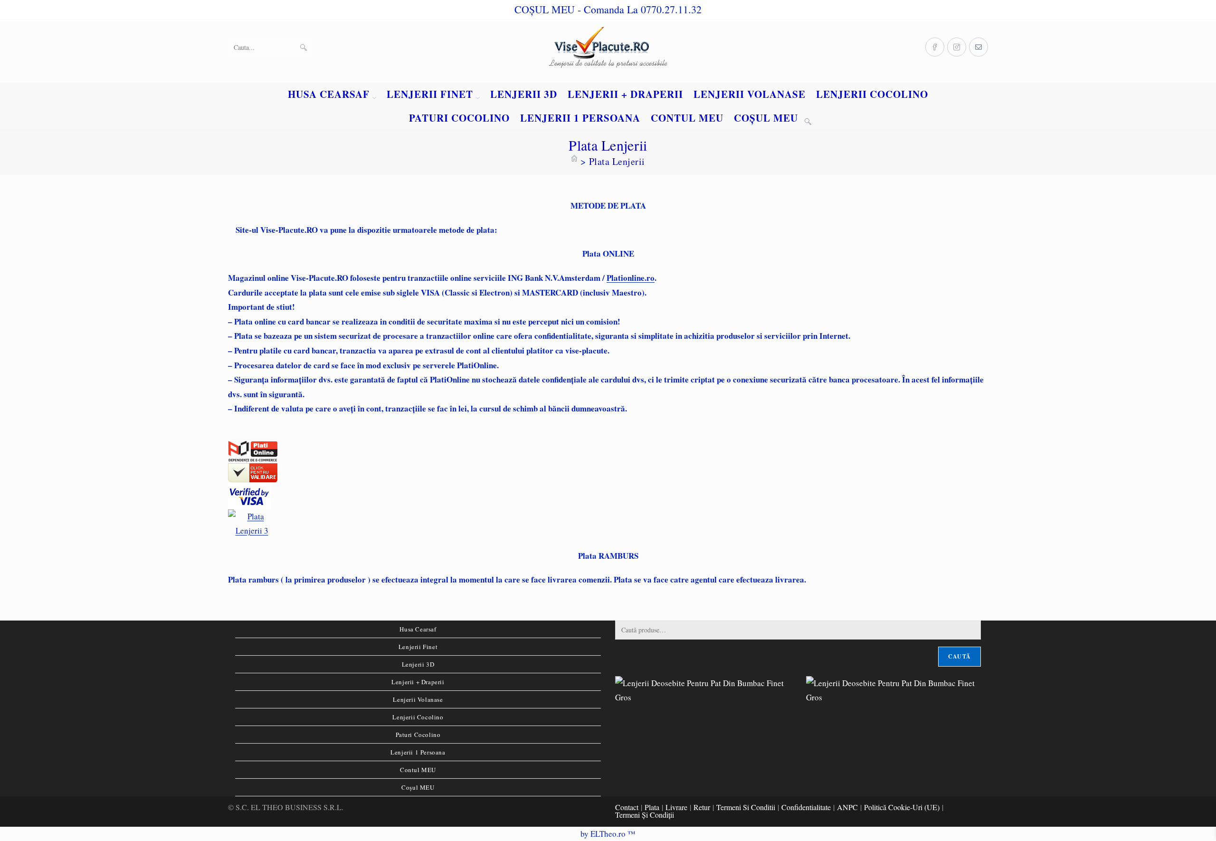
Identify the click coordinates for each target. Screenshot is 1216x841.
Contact (626, 807)
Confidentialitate (806, 807)
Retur (702, 807)
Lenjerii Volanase (418, 699)
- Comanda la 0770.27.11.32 (640, 9)
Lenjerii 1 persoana (417, 752)
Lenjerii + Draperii (417, 682)
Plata (652, 807)
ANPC (847, 807)
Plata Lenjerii (617, 161)
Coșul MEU (417, 787)
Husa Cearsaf (417, 629)
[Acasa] (574, 161)
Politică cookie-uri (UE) (902, 807)
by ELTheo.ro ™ (608, 833)
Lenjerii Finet (418, 646)
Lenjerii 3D (418, 664)
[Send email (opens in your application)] (978, 47)
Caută (959, 656)
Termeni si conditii (745, 807)
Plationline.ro (631, 278)
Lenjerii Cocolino (417, 717)
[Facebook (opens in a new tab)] (934, 47)
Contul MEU (418, 769)
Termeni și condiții (644, 815)
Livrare (676, 807)
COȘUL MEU (544, 9)
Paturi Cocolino (418, 734)
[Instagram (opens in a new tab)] (956, 47)
